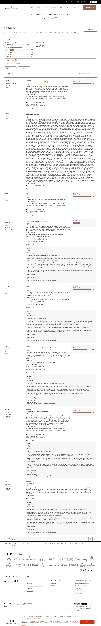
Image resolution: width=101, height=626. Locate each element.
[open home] (2, 544)
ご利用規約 (29, 588)
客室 (32, 7)
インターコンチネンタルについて (35, 581)
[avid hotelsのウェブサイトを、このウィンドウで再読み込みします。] (56, 565)
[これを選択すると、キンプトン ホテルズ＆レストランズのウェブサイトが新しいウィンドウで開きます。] (52, 559)
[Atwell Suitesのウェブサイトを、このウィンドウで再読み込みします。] (64, 565)
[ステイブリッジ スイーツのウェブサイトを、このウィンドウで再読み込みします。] (73, 565)
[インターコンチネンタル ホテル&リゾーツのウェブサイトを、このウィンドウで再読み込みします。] (29, 559)
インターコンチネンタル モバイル (35, 586)
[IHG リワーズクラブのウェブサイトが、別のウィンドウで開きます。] (86, 569)
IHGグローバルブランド (56, 580)
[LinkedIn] (15, 581)
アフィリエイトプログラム (81, 585)
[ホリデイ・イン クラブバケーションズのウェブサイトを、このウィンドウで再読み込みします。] (82, 565)
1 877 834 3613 (21, 605)
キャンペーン (68, 7)
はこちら (76, 610)
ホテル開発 (53, 583)
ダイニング (45, 7)
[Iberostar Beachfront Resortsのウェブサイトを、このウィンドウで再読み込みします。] (9, 565)
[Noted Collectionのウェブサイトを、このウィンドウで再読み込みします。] (70, 559)
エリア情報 (53, 7)
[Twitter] (8, 581)
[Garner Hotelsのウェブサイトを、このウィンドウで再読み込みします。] (50, 565)
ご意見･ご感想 (78, 593)
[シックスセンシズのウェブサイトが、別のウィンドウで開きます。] (9, 559)
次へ (87, 621)
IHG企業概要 (78, 588)
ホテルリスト (54, 585)
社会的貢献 (29, 583)
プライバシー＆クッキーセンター (83, 580)
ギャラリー (77, 7)
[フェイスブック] (5, 581)
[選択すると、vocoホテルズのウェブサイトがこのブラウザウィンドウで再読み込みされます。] (78, 559)
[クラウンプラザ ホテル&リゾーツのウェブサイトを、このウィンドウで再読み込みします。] (18, 565)
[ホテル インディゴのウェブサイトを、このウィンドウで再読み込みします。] (61, 559)
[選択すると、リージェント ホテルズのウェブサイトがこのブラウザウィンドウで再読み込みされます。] (17, 559)
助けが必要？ (30, 591)
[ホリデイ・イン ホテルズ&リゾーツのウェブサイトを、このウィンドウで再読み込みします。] (42, 565)
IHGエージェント (79, 590)
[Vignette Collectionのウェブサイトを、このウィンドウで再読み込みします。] (42, 559)
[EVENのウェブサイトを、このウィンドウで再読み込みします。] (27, 565)
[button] (93, 2)
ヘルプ (8, 2)
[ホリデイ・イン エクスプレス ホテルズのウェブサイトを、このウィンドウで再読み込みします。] (35, 565)
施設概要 (37, 7)
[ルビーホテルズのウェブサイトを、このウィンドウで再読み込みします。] (85, 559)
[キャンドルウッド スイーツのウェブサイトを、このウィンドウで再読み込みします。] (91, 565)
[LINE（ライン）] (18, 581)
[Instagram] (12, 581)
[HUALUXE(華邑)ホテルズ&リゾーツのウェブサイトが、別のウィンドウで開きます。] (92, 559)
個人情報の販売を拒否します (82, 583)
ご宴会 (60, 7)
